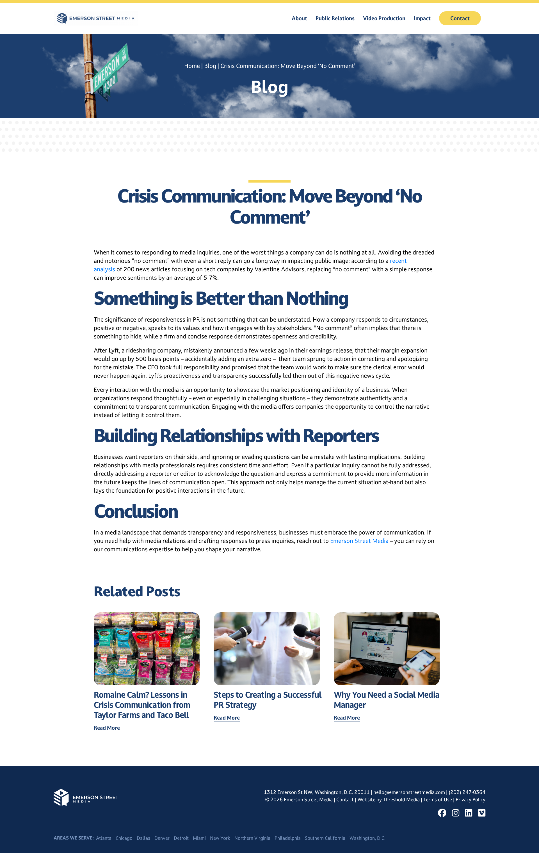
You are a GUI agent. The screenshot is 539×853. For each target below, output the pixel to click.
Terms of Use (438, 799)
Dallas (143, 838)
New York (220, 838)
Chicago (124, 838)
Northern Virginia (252, 838)
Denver (162, 838)
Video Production (384, 18)
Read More (107, 727)
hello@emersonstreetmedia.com (409, 792)
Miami (199, 838)
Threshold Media (402, 799)
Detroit (181, 838)
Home (192, 66)
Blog (210, 66)
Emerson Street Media (359, 541)
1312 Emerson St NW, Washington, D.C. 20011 (317, 792)
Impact (422, 18)
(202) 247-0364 (467, 792)
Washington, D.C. (367, 838)
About (299, 18)
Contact (460, 18)
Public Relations (335, 18)
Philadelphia (288, 838)
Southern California (325, 838)
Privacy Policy (470, 799)
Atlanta (103, 838)
